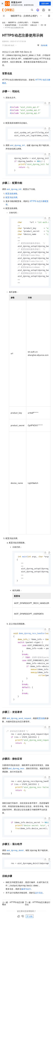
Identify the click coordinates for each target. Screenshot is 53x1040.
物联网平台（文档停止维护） (18, 22)
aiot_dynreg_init (17, 145)
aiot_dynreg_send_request (19, 718)
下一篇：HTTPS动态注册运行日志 (37, 903)
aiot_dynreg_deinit (15, 850)
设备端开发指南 (10, 25)
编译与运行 (26, 888)
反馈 (30, 916)
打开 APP (45, 3)
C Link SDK (23, 25)
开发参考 (35, 22)
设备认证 (33, 25)
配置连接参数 (11, 193)
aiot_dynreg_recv (16, 768)
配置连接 (41, 718)
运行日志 (39, 892)
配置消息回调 (11, 197)
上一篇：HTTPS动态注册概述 (13, 903)
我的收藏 (44, 45)
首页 (3, 22)
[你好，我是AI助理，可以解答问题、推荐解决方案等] (38, 10)
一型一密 (43, 25)
